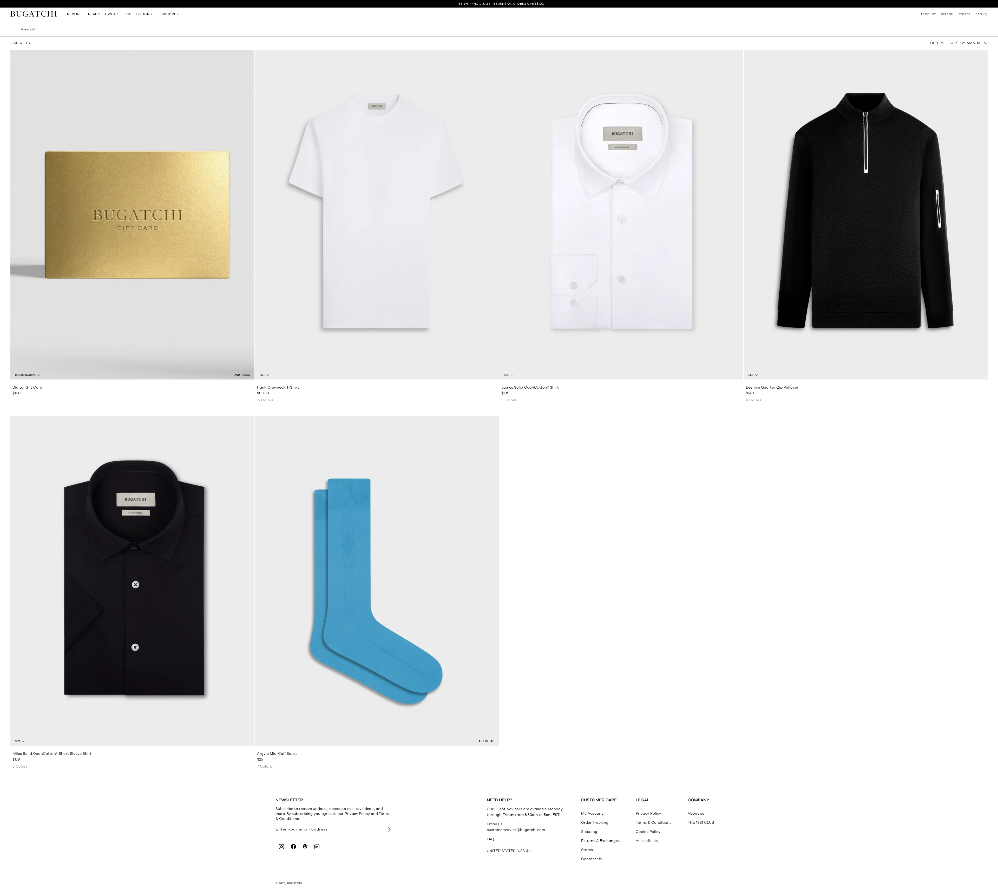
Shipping (589, 831)
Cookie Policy (648, 831)
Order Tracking (594, 822)
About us (696, 813)
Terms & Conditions (653, 822)
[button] (981, 14)
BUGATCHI (294, 883)
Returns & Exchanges (600, 840)
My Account (592, 813)
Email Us (494, 824)
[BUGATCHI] (33, 14)
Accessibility (647, 840)
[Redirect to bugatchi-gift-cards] (132, 214)
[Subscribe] (389, 829)
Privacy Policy (648, 813)
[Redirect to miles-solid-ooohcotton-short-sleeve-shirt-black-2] (132, 581)
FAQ (490, 839)
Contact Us (591, 859)
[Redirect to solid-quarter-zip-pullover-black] (866, 214)
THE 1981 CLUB (701, 822)
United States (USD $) (508, 850)
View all (28, 29)
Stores (587, 849)
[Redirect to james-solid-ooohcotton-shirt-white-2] (621, 214)
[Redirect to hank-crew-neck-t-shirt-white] (377, 214)
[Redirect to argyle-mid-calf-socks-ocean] (377, 581)
